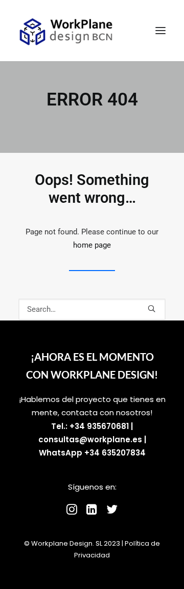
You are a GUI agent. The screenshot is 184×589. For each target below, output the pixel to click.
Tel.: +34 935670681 (90, 426)
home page (92, 245)
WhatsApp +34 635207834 (92, 452)
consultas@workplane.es (90, 439)
